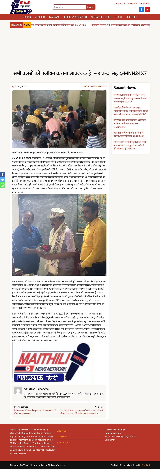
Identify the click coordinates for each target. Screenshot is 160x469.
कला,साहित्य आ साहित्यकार (75, 17)
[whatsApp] (2, 185)
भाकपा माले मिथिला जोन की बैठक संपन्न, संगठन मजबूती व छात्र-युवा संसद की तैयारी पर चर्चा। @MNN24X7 (130, 98)
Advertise (132, 3)
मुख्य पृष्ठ (27, 17)
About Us (120, 3)
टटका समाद (40, 17)
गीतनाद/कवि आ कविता (101, 17)
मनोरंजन (118, 17)
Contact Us (144, 3)
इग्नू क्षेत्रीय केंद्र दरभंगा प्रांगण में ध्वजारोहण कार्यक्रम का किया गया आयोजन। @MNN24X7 (130, 123)
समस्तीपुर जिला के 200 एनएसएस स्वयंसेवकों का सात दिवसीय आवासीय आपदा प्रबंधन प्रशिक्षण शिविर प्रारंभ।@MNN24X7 (131, 111)
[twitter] (2, 179)
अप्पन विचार (131, 17)
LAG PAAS (54, 17)
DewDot (146, 465)
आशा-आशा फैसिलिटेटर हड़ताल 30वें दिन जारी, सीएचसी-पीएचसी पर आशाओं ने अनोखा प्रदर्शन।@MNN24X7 (82, 412)
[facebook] (2, 174)
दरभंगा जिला (101, 86)
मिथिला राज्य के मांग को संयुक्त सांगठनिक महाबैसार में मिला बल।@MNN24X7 (35, 412)
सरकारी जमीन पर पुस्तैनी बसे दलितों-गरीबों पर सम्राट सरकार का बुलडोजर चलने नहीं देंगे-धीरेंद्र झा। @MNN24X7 (130, 145)
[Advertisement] (80, 52)
